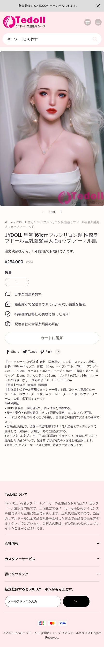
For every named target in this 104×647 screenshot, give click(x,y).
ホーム (9, 222)
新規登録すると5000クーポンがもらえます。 (49, 5)
